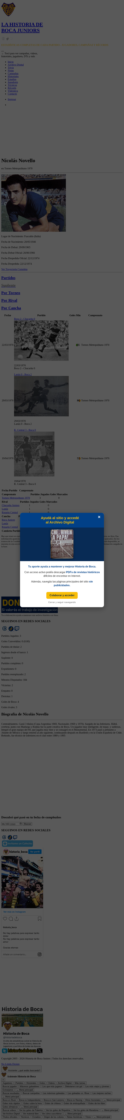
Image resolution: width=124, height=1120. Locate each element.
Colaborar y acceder (62, 595)
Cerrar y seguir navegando (62, 602)
